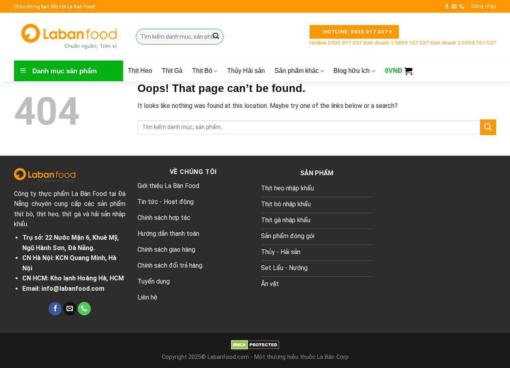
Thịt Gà (172, 71)
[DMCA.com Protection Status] (255, 344)
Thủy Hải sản (246, 71)
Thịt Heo (140, 71)
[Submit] (216, 36)
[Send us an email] (454, 7)
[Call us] (461, 7)
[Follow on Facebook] (446, 7)
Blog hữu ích (351, 70)
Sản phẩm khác (297, 70)
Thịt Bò (202, 70)
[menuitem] (336, 42)
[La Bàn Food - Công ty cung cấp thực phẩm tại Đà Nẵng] (69, 36)
